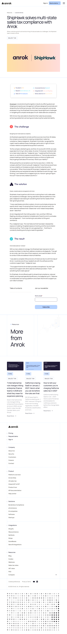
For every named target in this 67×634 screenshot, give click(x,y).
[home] (7, 3)
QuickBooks (12, 541)
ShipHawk (13, 104)
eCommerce (12, 508)
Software (11, 514)
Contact (11, 463)
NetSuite (11, 535)
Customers (12, 457)
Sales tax (12, 379)
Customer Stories (19, 12)
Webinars (11, 562)
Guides (10, 559)
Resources (9, 12)
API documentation (14, 490)
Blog (9, 556)
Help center (12, 494)
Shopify (11, 529)
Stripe (10, 538)
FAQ (9, 572)
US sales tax (12, 481)
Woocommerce (13, 532)
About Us (11, 451)
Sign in (10, 439)
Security (11, 454)
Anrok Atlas (12, 478)
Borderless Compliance (16, 505)
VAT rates (11, 568)
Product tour (12, 487)
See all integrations (14, 544)
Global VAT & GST (14, 484)
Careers (11, 460)
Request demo (13, 436)
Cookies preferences (14, 581)
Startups (11, 517)
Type (10, 374)
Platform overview (14, 475)
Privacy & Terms (26, 581)
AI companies (12, 511)
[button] (63, 3)
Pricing (10, 433)
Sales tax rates (13, 565)
